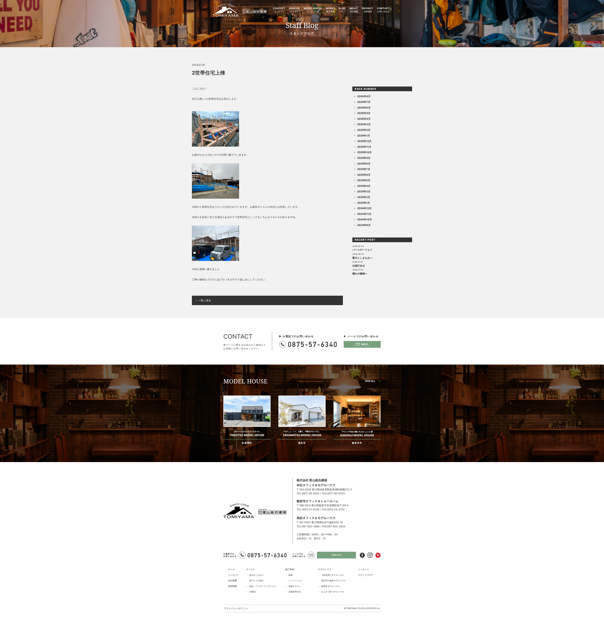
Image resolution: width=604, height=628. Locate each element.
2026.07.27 (357, 262)
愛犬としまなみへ (362, 257)
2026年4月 (364, 118)
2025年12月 (364, 141)
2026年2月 (363, 129)
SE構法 (252, 592)
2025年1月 (363, 202)
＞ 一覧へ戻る (203, 300)
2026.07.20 (357, 270)
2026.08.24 (358, 246)
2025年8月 (363, 163)
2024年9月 (364, 225)
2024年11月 (364, 213)
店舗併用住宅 (294, 592)
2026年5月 (363, 113)
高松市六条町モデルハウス (333, 580)
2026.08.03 (358, 254)
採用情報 (232, 586)
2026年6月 (364, 107)
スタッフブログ (365, 575)
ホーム (231, 569)
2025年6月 (363, 174)
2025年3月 (363, 191)
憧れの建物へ (359, 273)
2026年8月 (364, 96)
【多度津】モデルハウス (332, 575)
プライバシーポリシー (236, 608)
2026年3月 (364, 124)
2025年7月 (363, 169)
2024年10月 (364, 219)
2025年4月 (363, 185)
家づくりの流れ (256, 580)
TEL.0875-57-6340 (308, 509)
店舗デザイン (294, 586)
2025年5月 (363, 180)
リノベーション (295, 580)
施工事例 (289, 569)
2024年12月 (364, 208)
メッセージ (363, 569)
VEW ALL (370, 381)
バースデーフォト (362, 249)
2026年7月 (363, 101)
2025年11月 (364, 146)
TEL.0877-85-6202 (308, 493)
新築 (290, 575)
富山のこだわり (256, 575)
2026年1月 (363, 135)
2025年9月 (363, 157)
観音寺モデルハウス (330, 586)
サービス (250, 569)
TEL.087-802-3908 (308, 526)
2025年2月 (363, 197)
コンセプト (233, 575)
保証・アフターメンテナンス (262, 586)
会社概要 (232, 580)
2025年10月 (364, 152)
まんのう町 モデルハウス (332, 592)
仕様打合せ (358, 265)
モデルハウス (324, 569)
